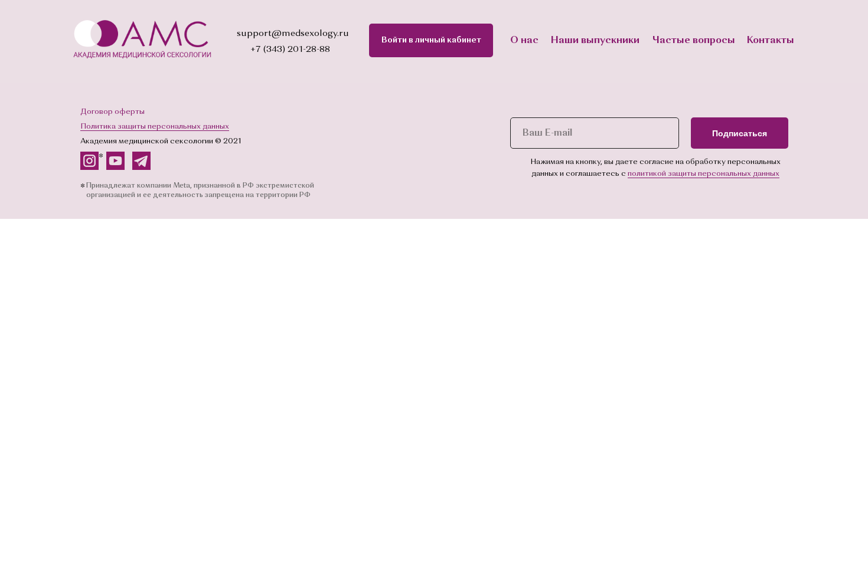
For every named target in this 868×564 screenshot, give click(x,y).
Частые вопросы (693, 40)
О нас (524, 40)
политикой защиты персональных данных (703, 174)
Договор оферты (112, 112)
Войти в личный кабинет (431, 40)
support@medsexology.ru (293, 33)
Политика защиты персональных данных (154, 126)
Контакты (770, 40)
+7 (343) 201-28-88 (290, 49)
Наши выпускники (595, 40)
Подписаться (739, 133)
